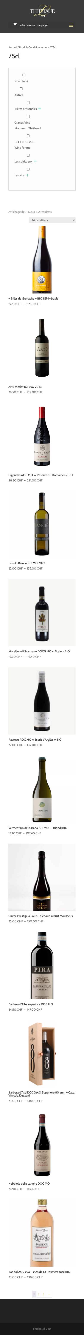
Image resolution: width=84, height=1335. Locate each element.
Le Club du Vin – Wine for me (25, 145)
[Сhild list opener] (39, 108)
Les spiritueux (23, 161)
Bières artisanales (25, 109)
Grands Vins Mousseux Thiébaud (27, 125)
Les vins (19, 175)
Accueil (12, 47)
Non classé (21, 81)
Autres (18, 95)
